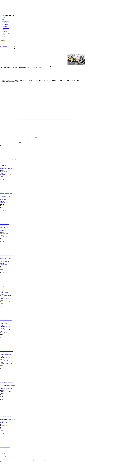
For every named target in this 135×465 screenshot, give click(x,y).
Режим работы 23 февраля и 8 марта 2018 (5, 422)
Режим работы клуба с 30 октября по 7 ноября (5, 301)
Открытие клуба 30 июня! (3, 332)
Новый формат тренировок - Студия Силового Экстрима (7, 397)
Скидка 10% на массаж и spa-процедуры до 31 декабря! (7, 255)
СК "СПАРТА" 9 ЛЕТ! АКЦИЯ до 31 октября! (6, 363)
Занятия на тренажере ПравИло (4, 270)
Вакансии (3, 19)
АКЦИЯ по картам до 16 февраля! (4, 289)
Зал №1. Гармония (5, 26)
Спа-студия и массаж (5, 32)
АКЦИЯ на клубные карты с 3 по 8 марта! (5, 171)
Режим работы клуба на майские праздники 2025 (6, 168)
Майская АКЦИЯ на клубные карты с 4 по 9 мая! (24, 143)
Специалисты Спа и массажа (6, 33)
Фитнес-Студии (3, 29)
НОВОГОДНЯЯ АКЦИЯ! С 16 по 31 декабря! (5, 295)
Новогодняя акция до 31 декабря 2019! (5, 357)
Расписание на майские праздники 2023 (5, 233)
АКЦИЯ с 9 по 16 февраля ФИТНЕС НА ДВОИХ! (6, 416)
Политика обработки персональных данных (7, 456)
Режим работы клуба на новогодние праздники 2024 (6, 208)
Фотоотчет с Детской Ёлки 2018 (4, 425)
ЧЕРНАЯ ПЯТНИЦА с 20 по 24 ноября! (5, 329)
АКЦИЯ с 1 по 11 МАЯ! (3, 165)
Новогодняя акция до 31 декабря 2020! (5, 326)
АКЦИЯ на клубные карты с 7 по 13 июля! (5, 162)
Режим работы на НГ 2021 (3, 323)
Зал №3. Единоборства (6, 27)
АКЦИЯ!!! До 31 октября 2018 (4, 394)
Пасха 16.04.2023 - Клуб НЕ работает (4, 236)
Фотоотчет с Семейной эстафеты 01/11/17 (5, 447)
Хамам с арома (5, 22)
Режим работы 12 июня (3, 230)
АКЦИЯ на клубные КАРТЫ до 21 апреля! (5, 196)
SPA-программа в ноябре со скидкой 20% (5, 267)
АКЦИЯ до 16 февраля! (3, 205)
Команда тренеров (4, 34)
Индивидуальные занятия (5, 35)
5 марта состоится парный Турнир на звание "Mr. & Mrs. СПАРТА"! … (8, 419)
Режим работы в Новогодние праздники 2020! (5, 354)
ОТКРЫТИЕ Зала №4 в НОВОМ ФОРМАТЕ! (5, 227)
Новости (3, 452)
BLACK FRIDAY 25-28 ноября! (4, 298)
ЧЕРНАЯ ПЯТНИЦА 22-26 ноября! (4, 360)
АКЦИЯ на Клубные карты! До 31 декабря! (5, 431)
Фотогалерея (3, 36)
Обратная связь (3, 454)
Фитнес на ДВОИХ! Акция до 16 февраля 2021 (6, 320)
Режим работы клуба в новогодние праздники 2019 (6, 382)
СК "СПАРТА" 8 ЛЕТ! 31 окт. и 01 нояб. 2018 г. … (6, 391)
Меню (1, 37)
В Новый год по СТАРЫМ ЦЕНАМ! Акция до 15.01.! (6, 351)
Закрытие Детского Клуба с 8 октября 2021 (5, 304)
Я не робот (42, 460)
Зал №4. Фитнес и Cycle (6, 28)
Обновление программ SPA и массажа (4, 264)
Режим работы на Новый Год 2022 (4, 292)
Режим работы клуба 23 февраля (4, 202)
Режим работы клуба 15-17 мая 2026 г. (22, 140)
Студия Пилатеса (5, 30)
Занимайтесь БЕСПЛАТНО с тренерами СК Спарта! (6, 335)
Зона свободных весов (5, 24)
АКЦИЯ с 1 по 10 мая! (3, 366)
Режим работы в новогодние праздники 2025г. (5, 177)
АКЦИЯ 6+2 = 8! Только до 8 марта (4, 239)
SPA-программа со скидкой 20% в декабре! (5, 258)
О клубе (1, 46)
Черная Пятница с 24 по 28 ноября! (4, 261)
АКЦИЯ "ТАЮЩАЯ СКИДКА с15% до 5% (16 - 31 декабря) (7, 174)
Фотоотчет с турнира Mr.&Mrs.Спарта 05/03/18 (6, 413)
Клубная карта (3, 17)
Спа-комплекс (3, 21)
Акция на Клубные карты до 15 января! (5, 428)
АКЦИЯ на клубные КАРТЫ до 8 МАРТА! (5, 199)
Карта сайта (3, 453)
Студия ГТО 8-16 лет (5, 31)
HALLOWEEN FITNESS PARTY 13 (4, 224)
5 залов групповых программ (5, 25)
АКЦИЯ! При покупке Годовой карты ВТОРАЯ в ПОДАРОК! (7, 385)
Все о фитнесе (3, 455)
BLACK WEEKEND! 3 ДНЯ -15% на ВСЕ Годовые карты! (7, 388)
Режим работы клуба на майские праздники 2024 (6, 193)
